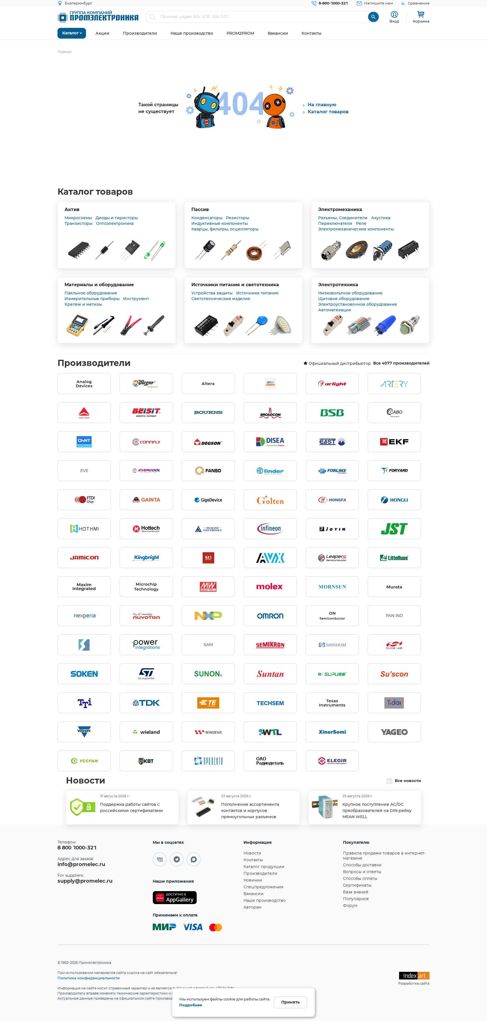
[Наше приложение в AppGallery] (196, 897)
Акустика (380, 217)
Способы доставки (362, 865)
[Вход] (394, 14)
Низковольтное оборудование (350, 293)
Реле (361, 223)
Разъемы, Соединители (343, 217)
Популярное (356, 899)
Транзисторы (78, 223)
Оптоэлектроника (115, 223)
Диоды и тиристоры (117, 217)
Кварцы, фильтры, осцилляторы (224, 229)
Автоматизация (334, 309)
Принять (290, 1002)
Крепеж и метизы (83, 304)
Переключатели (335, 223)
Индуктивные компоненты (219, 223)
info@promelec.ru (81, 864)
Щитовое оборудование (343, 298)
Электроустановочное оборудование (357, 304)
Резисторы (237, 217)
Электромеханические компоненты (356, 229)
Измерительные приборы (92, 298)
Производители (93, 363)
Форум (350, 906)
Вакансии (254, 894)
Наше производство (265, 901)
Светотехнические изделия (220, 298)
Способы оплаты (360, 879)
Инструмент (136, 298)
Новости (85, 781)
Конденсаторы (206, 217)
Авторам (253, 907)
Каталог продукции (264, 867)
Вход (394, 21)
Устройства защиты (212, 293)
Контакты (253, 860)
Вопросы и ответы (362, 872)
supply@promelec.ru (84, 881)
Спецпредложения (263, 887)
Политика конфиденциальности (88, 978)
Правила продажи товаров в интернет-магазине (384, 855)
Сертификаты (357, 885)
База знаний (355, 892)
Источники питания (257, 293)
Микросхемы (78, 217)
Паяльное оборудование (91, 293)
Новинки (253, 880)
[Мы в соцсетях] (160, 859)
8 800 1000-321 (76, 848)
